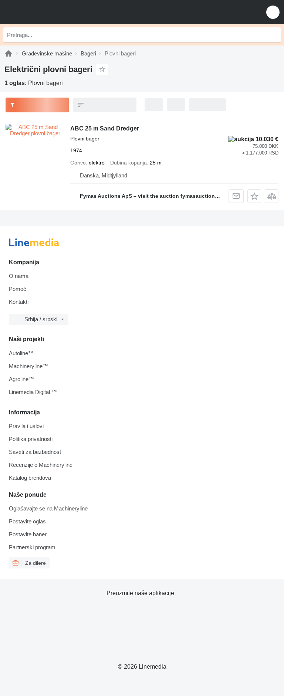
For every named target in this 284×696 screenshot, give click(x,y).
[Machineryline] (8, 53)
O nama (18, 276)
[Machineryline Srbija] (51, 12)
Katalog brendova (30, 478)
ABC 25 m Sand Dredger (104, 128)
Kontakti (18, 302)
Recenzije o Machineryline (40, 465)
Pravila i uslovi (26, 426)
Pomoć (17, 289)
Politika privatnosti (31, 439)
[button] (273, 12)
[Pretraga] (273, 34)
